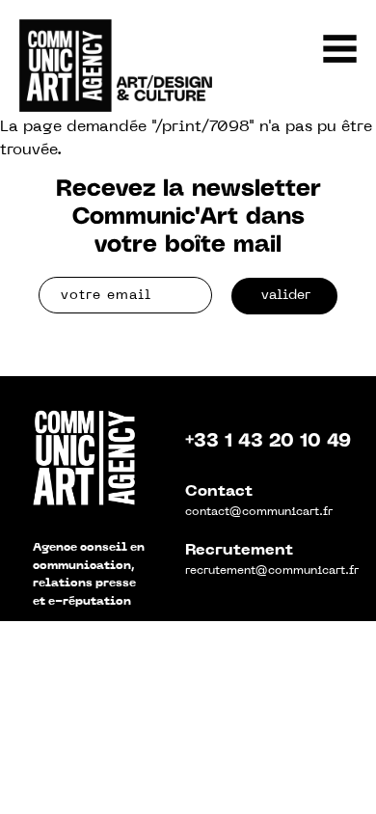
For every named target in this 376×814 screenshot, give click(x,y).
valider (285, 295)
